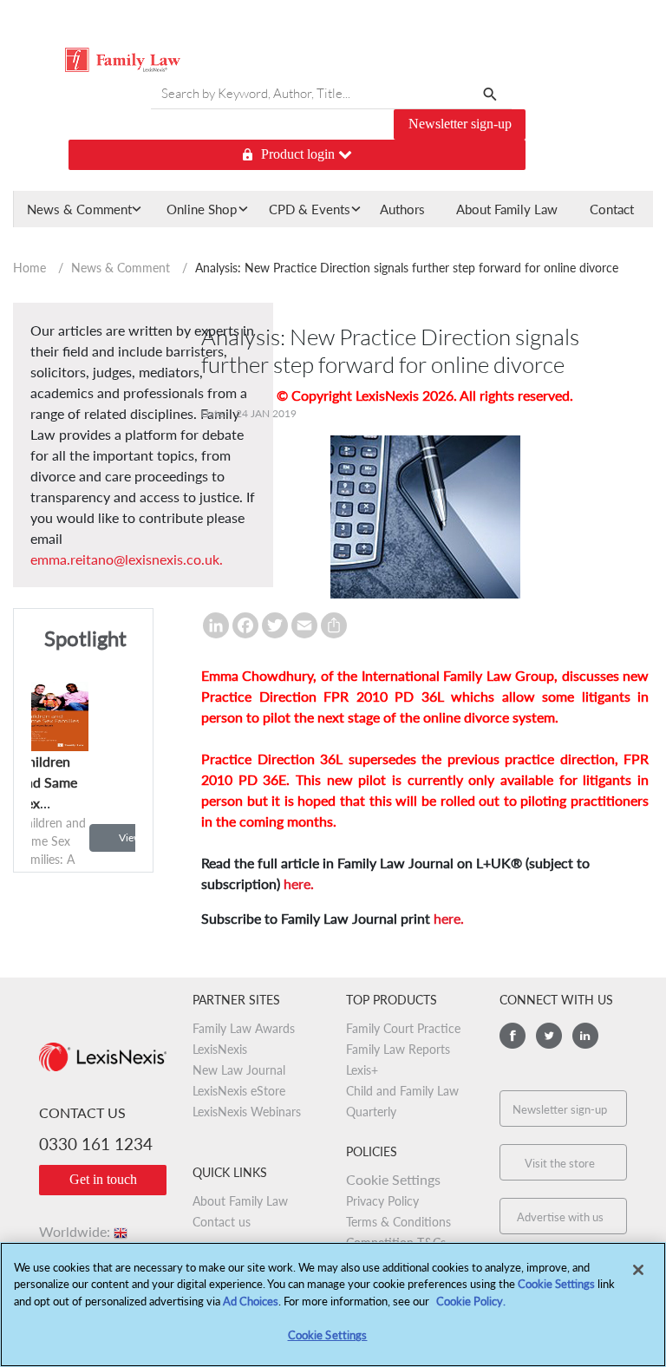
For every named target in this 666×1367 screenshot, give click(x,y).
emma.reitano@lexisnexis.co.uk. (126, 559)
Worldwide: (84, 1231)
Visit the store (560, 1163)
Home (29, 267)
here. (299, 883)
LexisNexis (220, 1049)
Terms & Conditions (398, 1221)
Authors (402, 209)
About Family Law (507, 209)
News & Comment (120, 267)
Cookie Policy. (471, 1301)
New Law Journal (239, 1070)
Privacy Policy (382, 1201)
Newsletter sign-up (460, 123)
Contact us (222, 1221)
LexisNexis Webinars (247, 1111)
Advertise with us (560, 1217)
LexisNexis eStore (239, 1090)
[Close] (638, 1270)
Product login (299, 154)
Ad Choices (250, 1301)
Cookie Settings (556, 1284)
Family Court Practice (403, 1028)
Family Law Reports (398, 1049)
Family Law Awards (244, 1028)
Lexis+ (362, 1070)
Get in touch (103, 1179)
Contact (612, 209)
